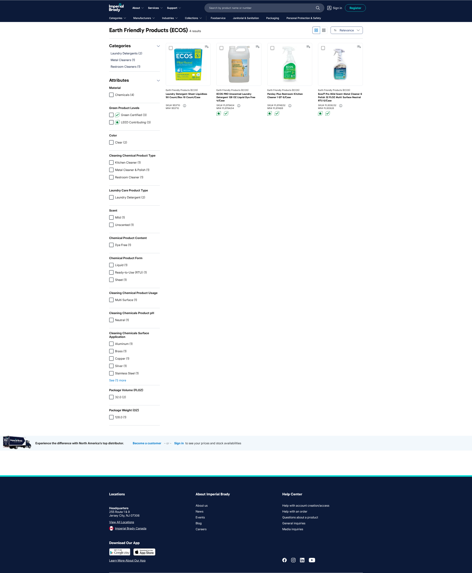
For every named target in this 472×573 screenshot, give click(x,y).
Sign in (179, 443)
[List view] (324, 30)
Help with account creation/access (305, 505)
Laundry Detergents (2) (126, 53)
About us (202, 505)
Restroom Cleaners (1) (125, 66)
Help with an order (294, 511)
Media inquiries (292, 529)
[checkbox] (111, 95)
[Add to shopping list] (206, 47)
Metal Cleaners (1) (123, 60)
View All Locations (121, 522)
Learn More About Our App (127, 560)
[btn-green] (226, 113)
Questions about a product (300, 517)
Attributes (119, 80)
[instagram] (293, 560)
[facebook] (284, 560)
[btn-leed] (218, 113)
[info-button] (184, 105)
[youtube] (312, 560)
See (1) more (117, 380)
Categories (120, 45)
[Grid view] (316, 30)
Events (200, 517)
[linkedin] (302, 560)
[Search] (318, 8)
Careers (201, 529)
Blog (199, 523)
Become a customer (147, 443)
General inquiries (293, 523)
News (199, 511)
